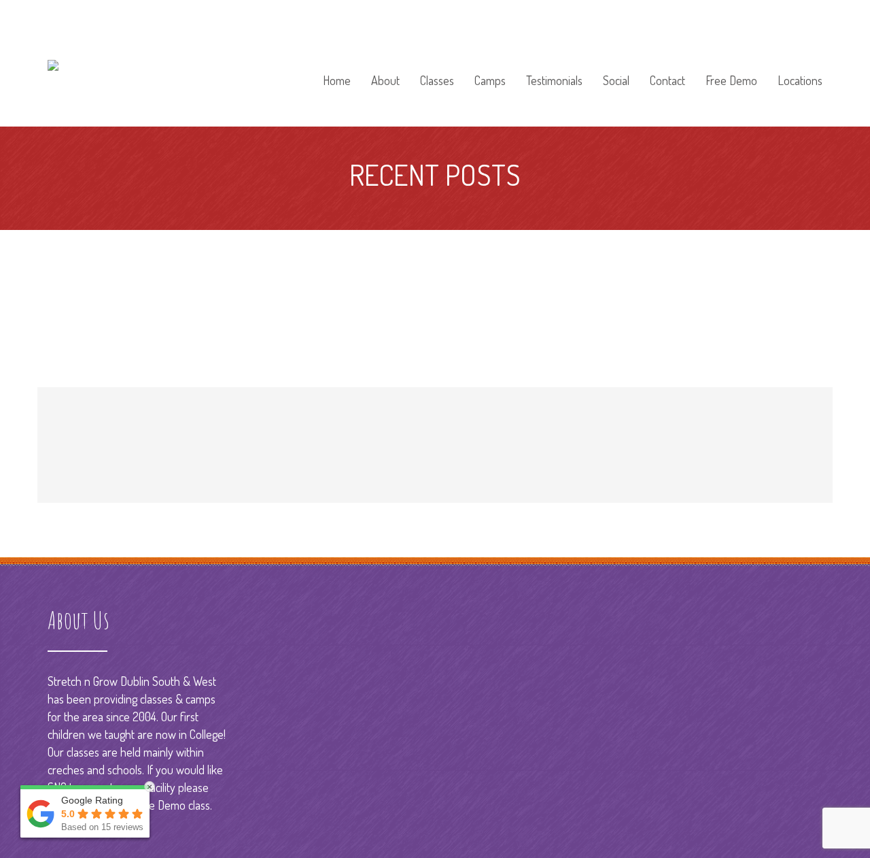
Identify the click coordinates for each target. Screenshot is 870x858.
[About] (385, 62)
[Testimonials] (554, 62)
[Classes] (437, 62)
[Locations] (795, 62)
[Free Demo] (731, 62)
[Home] (337, 62)
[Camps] (490, 62)
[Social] (616, 62)
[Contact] (667, 62)
